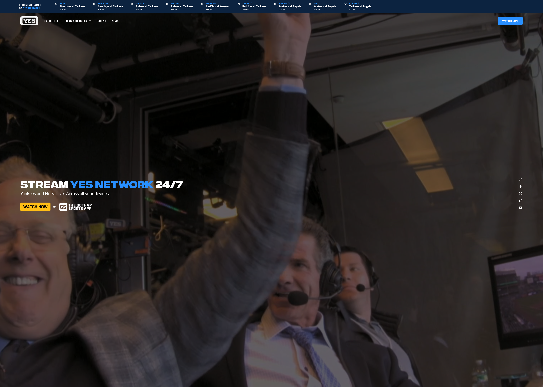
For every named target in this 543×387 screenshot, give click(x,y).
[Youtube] (520, 207)
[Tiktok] (520, 200)
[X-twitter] (520, 193)
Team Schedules (76, 21)
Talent (101, 21)
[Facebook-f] (520, 186)
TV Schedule (52, 21)
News (115, 21)
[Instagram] (520, 179)
